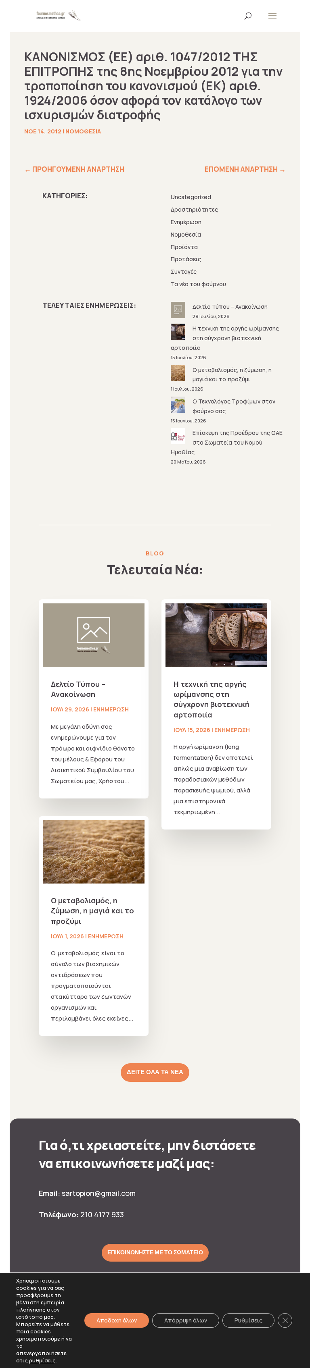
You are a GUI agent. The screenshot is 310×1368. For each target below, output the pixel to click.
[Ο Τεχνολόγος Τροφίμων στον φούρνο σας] (179, 406)
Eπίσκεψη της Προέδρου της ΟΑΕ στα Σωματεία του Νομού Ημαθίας (227, 442)
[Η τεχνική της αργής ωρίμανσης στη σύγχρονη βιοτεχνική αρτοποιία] (179, 333)
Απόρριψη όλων (185, 1320)
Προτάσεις (186, 259)
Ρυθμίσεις (248, 1320)
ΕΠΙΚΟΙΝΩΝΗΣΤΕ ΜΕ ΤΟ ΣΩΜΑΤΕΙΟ (155, 1252)
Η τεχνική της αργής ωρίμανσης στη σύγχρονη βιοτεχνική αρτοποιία (225, 337)
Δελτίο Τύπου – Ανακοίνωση (230, 306)
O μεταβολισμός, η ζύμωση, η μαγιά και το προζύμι (92, 910)
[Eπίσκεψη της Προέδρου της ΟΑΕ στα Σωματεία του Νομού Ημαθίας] (179, 437)
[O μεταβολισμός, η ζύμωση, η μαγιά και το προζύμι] (179, 374)
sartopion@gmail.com (99, 1193)
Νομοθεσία (83, 131)
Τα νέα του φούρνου (198, 284)
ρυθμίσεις (42, 1360)
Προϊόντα (184, 247)
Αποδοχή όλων (116, 1320)
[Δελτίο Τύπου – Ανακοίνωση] (179, 311)
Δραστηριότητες (194, 209)
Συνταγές (184, 271)
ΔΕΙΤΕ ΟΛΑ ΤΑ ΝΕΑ (155, 1072)
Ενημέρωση (186, 222)
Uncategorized (191, 197)
